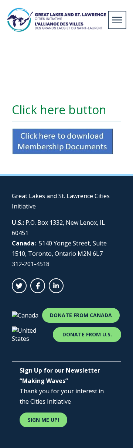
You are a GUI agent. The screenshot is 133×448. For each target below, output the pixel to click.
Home (15, 64)
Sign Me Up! (43, 419)
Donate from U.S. (87, 334)
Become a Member (57, 64)
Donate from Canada (81, 315)
